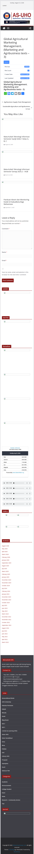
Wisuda (4, 713)
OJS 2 (3, 723)
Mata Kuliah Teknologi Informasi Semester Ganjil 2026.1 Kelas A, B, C (17, 138)
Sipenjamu (5, 763)
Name (4, 252)
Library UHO (5, 756)
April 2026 (4, 551)
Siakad (4, 709)
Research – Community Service (11, 800)
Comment (6, 229)
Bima (3, 745)
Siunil (3, 767)
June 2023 (4, 608)
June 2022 (4, 634)
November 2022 (6, 619)
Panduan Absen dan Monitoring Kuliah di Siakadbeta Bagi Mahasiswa (16, 201)
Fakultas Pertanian (7, 705)
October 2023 (6, 602)
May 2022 (4, 636)
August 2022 (5, 628)
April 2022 (4, 639)
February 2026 (6, 557)
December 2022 (6, 617)
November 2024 (6, 583)
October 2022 (6, 622)
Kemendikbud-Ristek (8, 698)
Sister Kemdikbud (7, 738)
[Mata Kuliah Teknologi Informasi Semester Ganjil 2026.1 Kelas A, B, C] (17, 119)
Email (4, 260)
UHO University (6, 702)
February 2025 (6, 574)
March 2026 (5, 554)
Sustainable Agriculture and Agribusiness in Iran (16, 108)
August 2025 (5, 566)
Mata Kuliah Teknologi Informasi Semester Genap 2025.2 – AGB (17, 170)
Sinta (3, 742)
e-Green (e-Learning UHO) (9, 731)
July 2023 (4, 605)
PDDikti (4, 749)
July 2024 (4, 588)
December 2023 (6, 597)
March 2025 (5, 571)
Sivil (3, 752)
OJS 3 (3, 727)
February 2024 (6, 591)
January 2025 (5, 577)
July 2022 (4, 631)
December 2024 (6, 580)
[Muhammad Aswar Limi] (4, 28)
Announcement (6, 785)
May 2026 (4, 549)
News (3, 796)
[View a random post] (30, 28)
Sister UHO (5, 734)
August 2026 (5, 546)
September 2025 (6, 563)
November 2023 (6, 600)
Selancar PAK (6, 771)
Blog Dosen (5, 720)
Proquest (4, 760)
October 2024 (6, 585)
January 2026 (5, 560)
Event (3, 793)
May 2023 (4, 611)
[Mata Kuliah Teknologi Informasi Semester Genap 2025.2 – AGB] (17, 152)
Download (6, 62)
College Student (6, 789)
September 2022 (6, 625)
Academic (5, 782)
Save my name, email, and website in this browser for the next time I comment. (15, 273)
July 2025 (4, 568)
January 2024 (5, 594)
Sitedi (3, 716)
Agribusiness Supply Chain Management (17, 102)
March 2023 (5, 614)
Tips (3, 803)
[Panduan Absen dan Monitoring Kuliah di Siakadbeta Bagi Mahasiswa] (17, 182)
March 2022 (5, 642)
